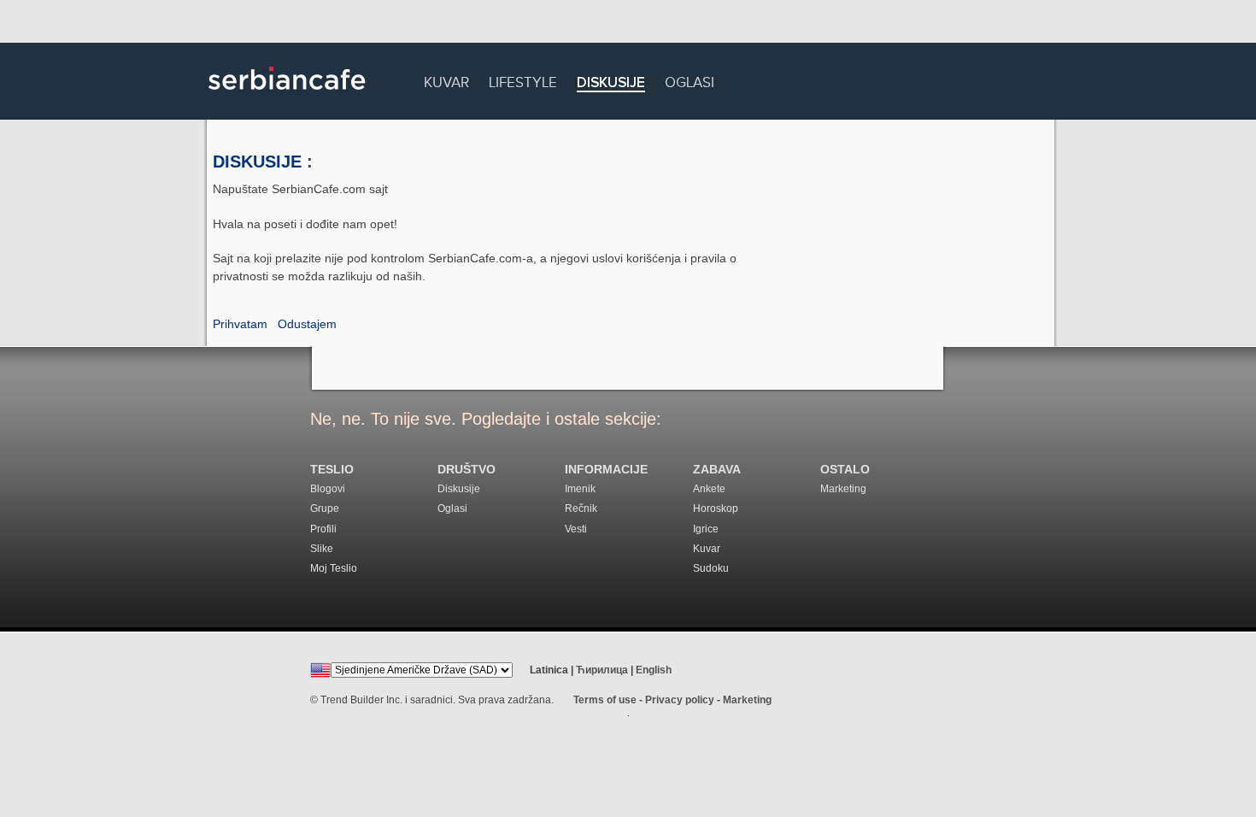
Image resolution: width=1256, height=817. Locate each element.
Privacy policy (679, 700)
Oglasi (689, 80)
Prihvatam (240, 324)
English (654, 670)
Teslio (332, 469)
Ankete (709, 489)
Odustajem (307, 324)
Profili (323, 529)
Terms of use (605, 700)
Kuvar (446, 80)
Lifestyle (523, 80)
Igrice (706, 529)
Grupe (324, 508)
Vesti (576, 529)
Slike (321, 549)
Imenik (580, 489)
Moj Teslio (333, 568)
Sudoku (711, 568)
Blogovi (327, 489)
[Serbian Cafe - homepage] (287, 96)
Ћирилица (602, 670)
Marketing (843, 489)
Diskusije (611, 83)
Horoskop (715, 508)
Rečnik (581, 508)
